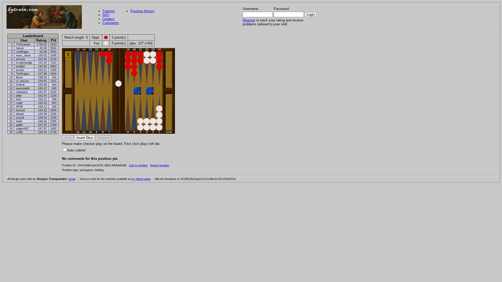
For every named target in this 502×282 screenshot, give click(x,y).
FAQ (105, 15)
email (72, 178)
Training (108, 11)
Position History (142, 11)
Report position (159, 165)
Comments (110, 23)
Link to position (138, 165)
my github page (140, 178)
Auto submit (76, 150)
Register (249, 20)
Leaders (108, 19)
